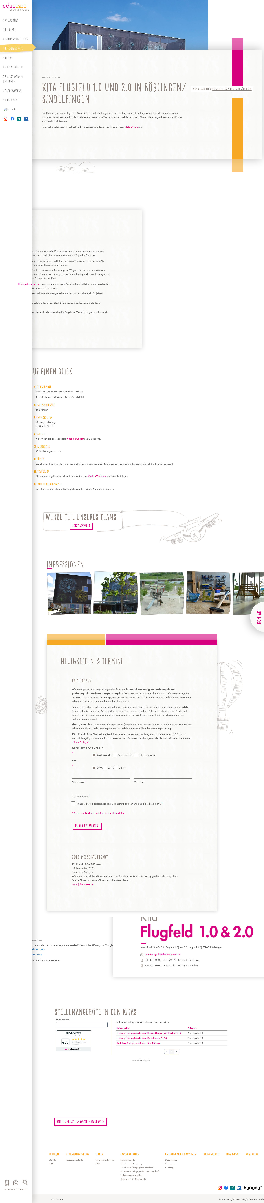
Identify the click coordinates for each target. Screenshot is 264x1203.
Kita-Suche (252, 1154)
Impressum (8, 1189)
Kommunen (170, 1164)
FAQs (98, 1164)
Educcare (54, 1154)
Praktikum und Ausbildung (131, 1175)
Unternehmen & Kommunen (13, 78)
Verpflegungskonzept (105, 1160)
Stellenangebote (127, 1160)
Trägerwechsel (13, 91)
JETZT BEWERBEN (81, 526)
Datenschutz (22, 1189)
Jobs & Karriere (14, 67)
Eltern (9, 58)
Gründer (52, 1160)
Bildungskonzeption (28, 283)
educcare (10, 30)
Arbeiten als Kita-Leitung (131, 1164)
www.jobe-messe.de (83, 884)
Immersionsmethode (74, 1160)
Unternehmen (171, 1160)
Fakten (52, 1164)
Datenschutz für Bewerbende (133, 1179)
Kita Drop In (132, 126)
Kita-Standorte (201, 89)
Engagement (12, 100)
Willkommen (11, 20)
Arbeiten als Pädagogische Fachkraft (136, 1167)
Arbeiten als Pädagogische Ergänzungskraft (139, 1171)
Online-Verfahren (97, 476)
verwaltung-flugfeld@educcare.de (163, 954)
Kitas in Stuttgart (75, 438)
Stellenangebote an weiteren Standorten (80, 1122)
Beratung (169, 1167)
